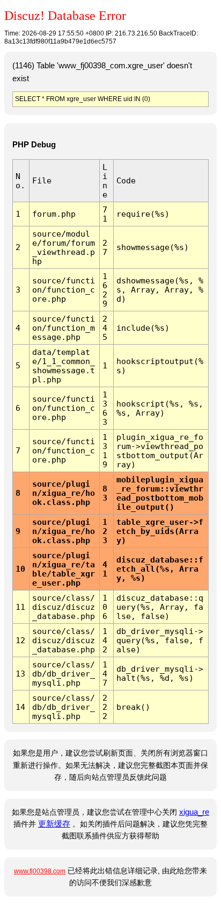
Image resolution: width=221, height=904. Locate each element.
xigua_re (194, 812)
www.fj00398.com (39, 871)
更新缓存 (54, 824)
